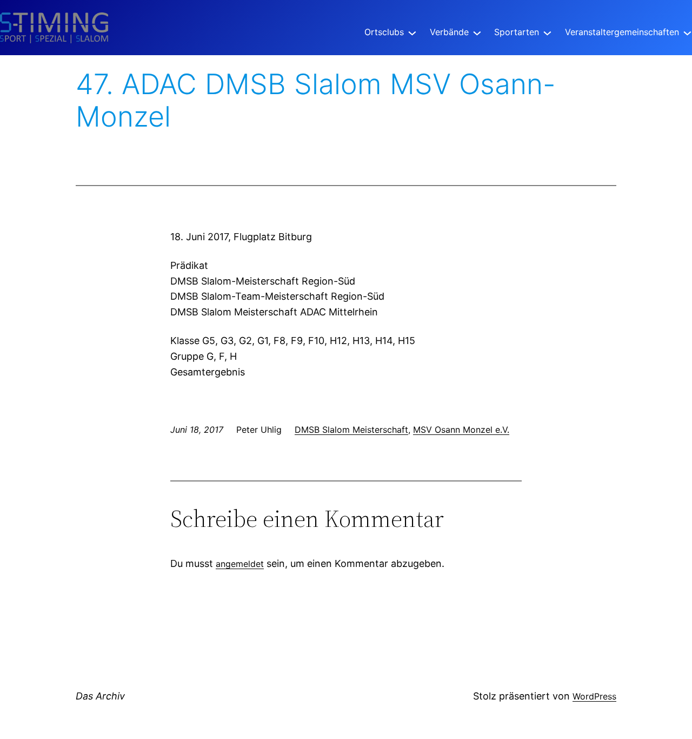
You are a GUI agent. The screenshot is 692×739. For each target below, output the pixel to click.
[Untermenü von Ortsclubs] (412, 32)
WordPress (594, 696)
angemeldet (240, 563)
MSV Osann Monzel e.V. (461, 429)
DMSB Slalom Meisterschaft (351, 429)
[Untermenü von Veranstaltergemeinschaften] (687, 32)
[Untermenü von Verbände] (477, 32)
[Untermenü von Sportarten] (547, 32)
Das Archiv (100, 696)
